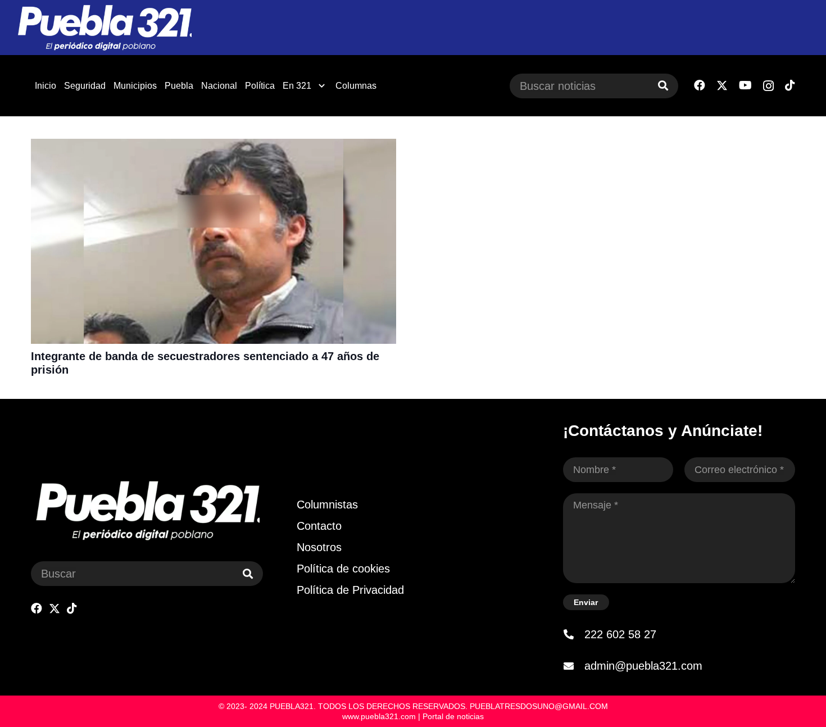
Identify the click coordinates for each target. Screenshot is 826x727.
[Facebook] (699, 85)
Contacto (319, 526)
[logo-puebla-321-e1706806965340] (104, 28)
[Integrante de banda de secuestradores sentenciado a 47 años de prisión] (213, 146)
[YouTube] (745, 85)
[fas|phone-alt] (573, 634)
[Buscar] (663, 86)
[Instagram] (768, 86)
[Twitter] (722, 86)
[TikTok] (790, 85)
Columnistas (327, 504)
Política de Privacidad (350, 590)
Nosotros (319, 547)
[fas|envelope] (573, 665)
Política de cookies (343, 568)
